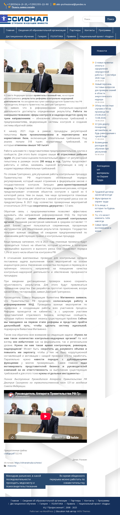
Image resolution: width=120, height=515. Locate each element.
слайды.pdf (9, 453)
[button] (4, 18)
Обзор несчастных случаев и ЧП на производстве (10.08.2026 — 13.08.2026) (104, 111)
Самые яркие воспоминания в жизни (103, 227)
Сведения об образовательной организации (42, 30)
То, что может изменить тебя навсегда (102, 218)
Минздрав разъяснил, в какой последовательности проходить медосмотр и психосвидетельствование (23, 481)
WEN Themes (83, 511)
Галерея (42, 36)
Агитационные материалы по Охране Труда (103, 172)
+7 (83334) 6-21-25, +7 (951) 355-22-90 (28, 4)
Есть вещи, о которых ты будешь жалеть (105, 208)
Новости (11, 465)
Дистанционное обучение (20, 36)
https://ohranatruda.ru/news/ (28, 462)
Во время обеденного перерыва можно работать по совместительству (67, 479)
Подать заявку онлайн (23, 7)
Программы (105, 30)
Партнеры (75, 30)
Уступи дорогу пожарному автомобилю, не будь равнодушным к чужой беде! (105, 130)
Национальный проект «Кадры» (97, 36)
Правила (71, 36)
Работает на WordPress (41, 511)
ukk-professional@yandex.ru (71, 4)
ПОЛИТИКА (56, 36)
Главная (10, 30)
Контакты (90, 30)
